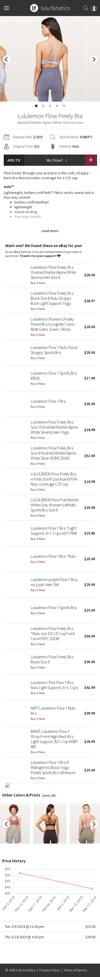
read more (50, 230)
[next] (94, 59)
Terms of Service (75, 970)
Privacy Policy (49, 970)
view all (48, 795)
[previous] (7, 59)
